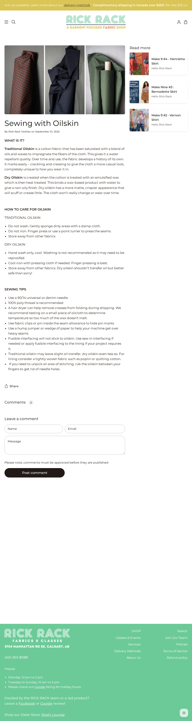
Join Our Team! (176, 638)
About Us (134, 657)
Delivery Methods (127, 651)
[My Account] (177, 22)
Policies (182, 644)
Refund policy (177, 657)
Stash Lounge (53, 715)
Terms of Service (175, 651)
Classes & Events (128, 638)
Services (134, 644)
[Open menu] (4, 22)
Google (39, 687)
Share (14, 386)
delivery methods (64, 5)
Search (182, 631)
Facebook (27, 703)
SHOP (136, 631)
